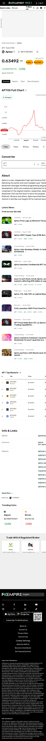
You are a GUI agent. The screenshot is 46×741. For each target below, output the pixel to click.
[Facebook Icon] (17, 604)
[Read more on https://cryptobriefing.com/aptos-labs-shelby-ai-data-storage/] (7, 250)
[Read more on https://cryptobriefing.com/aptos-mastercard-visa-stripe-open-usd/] (7, 354)
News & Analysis (33, 81)
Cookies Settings (23, 641)
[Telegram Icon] (17, 609)
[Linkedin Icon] (28, 604)
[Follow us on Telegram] (44, 8)
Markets (15, 81)
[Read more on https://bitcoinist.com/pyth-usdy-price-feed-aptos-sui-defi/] (7, 309)
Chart (23, 81)
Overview (6, 81)
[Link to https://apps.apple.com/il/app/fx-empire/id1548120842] (10, 614)
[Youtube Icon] (39, 604)
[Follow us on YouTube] (41, 8)
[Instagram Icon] (6, 609)
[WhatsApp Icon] (28, 609)
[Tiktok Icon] (39, 609)
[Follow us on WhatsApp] (37, 8)
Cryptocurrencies (8, 43)
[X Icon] (6, 604)
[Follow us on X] (34, 8)
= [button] (38, 164)
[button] (3, 3)
